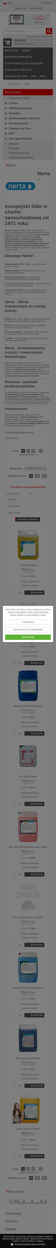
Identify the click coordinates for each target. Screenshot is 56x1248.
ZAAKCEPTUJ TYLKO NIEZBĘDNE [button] (28, 630)
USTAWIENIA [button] (28, 622)
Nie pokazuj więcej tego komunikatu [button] (30, 1244)
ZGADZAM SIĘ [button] (28, 637)
